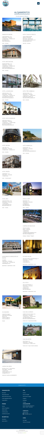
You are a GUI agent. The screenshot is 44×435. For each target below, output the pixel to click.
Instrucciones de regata (27, 396)
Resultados (25, 400)
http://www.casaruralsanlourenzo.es (29, 318)
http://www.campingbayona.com (28, 233)
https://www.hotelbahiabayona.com (8, 68)
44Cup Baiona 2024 (5, 394)
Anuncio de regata (26, 394)
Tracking (24, 402)
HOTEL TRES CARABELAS (28, 91)
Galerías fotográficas (5, 408)
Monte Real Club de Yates (6, 396)
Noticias (3, 406)
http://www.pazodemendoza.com (8, 124)
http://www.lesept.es (26, 205)
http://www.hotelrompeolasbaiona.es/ (29, 150)
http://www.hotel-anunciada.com (8, 97)
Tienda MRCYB (4, 400)
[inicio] (7, 3)
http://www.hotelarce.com (6, 205)
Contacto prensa (5, 411)
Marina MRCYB (4, 421)
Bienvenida (4, 392)
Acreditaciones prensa (6, 413)
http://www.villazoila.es (27, 289)
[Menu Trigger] (38, 3)
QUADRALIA (24, 432)
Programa (24, 398)
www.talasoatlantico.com (27, 41)
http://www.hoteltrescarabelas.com (29, 97)
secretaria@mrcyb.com (28, 414)
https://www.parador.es (6, 41)
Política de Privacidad (26, 422)
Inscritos (24, 392)
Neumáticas (4, 419)
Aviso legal (25, 420)
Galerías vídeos (4, 409)
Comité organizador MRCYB (7, 398)
